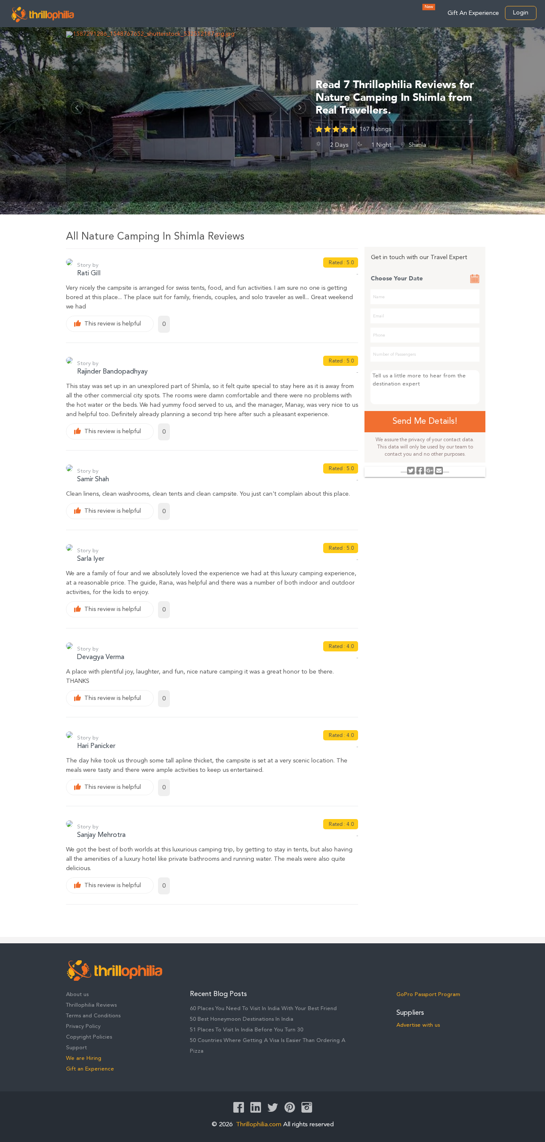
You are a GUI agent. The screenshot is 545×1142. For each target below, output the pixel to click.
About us (77, 994)
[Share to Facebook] (420, 470)
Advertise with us (418, 1025)
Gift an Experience (90, 1069)
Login (520, 13)
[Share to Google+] (429, 470)
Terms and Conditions (93, 1016)
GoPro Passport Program (428, 994)
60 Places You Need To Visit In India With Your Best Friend (263, 1008)
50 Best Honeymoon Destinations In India (241, 1019)
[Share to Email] (439, 470)
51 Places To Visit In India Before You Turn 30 (246, 1030)
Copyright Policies (89, 1037)
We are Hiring (83, 1058)
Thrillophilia (43, 14)
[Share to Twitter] (411, 470)
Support (76, 1048)
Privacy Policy (83, 1026)
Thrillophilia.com (258, 1125)
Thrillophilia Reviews (91, 1005)
